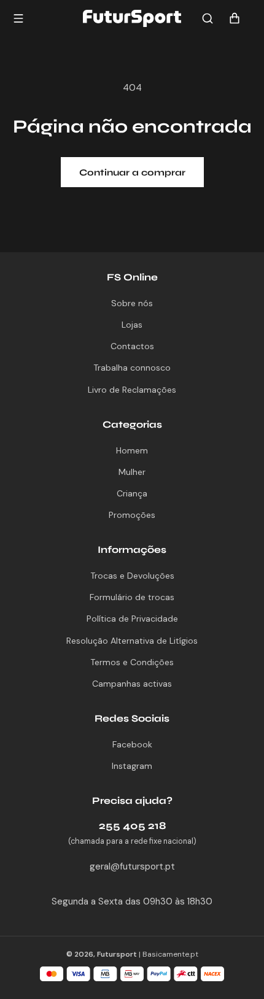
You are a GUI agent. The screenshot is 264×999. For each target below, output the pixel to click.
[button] (207, 18)
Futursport (117, 954)
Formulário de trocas (132, 597)
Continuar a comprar (132, 172)
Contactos (132, 346)
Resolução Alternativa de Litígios (132, 640)
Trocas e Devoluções (132, 575)
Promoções (132, 514)
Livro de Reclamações (132, 389)
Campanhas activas (132, 683)
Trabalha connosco (132, 367)
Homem (132, 450)
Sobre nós (132, 303)
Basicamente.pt (170, 954)
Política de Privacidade (132, 618)
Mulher (132, 471)
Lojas (132, 324)
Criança (132, 493)
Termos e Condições (132, 662)
